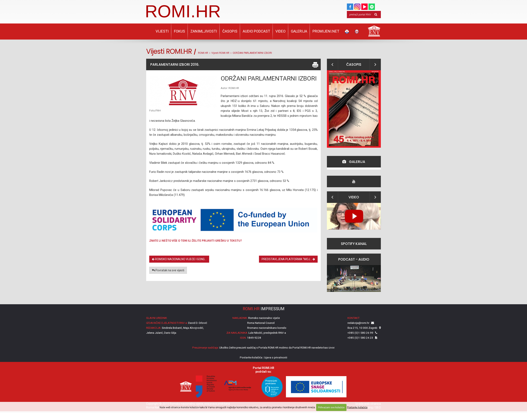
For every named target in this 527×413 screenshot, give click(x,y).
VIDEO (280, 31)
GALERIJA (299, 31)
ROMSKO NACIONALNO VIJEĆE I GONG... (180, 259)
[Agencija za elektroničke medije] (236, 386)
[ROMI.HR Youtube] (364, 6)
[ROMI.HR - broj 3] (354, 109)
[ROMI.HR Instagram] (357, 6)
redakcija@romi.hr (358, 322)
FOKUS (179, 31)
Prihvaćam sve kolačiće (331, 407)
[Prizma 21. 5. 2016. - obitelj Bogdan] (354, 216)
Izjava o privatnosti (275, 357)
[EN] (356, 31)
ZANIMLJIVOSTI (203, 31)
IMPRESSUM (263, 308)
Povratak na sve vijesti (169, 270)
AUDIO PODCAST (256, 31)
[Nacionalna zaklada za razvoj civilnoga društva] (270, 386)
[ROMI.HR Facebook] (350, 6)
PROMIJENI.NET (325, 31)
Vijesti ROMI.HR (220, 52)
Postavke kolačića (357, 407)
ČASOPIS (229, 31)
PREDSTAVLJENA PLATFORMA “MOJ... (287, 259)
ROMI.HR (183, 11)
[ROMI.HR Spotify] (371, 6)
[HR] (347, 31)
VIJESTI (162, 31)
